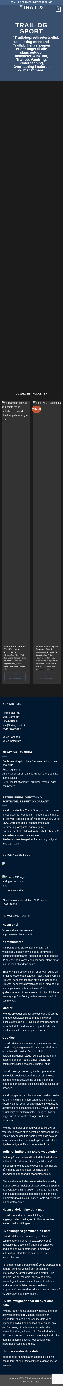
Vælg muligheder (15, 677)
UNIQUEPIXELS (31, 1381)
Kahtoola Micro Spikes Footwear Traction (47, 648)
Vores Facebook (11, 737)
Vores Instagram (11, 741)
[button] (4, 9)
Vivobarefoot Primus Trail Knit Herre (14, 648)
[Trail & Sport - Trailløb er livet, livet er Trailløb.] (31, 7)
